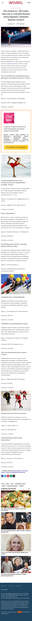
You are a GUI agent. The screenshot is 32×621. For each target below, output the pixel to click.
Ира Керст (22, 24)
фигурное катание (12, 486)
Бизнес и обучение (16, 8)
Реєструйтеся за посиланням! (16, 147)
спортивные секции (20, 483)
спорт (7, 483)
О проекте (18, 586)
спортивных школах (11, 63)
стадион (21, 486)
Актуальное (4, 589)
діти (3, 483)
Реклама (11, 586)
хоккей (3, 486)
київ (12, 483)
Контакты (4, 586)
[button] (29, 2)
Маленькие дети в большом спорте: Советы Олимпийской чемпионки (14, 471)
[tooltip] (2, 476)
